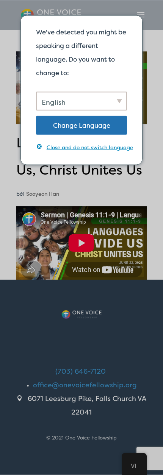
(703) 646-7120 (80, 371)
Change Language (81, 125)
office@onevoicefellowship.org (85, 385)
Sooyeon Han (42, 193)
